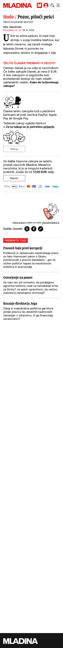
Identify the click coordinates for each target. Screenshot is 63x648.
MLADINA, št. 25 (12, 30)
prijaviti (48, 126)
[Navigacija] (58, 5)
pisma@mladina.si (50, 222)
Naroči (14, 178)
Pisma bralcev (19, 222)
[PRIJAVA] (45, 5)
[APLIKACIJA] (39, 5)
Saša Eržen (15, 26)
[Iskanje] (52, 5)
